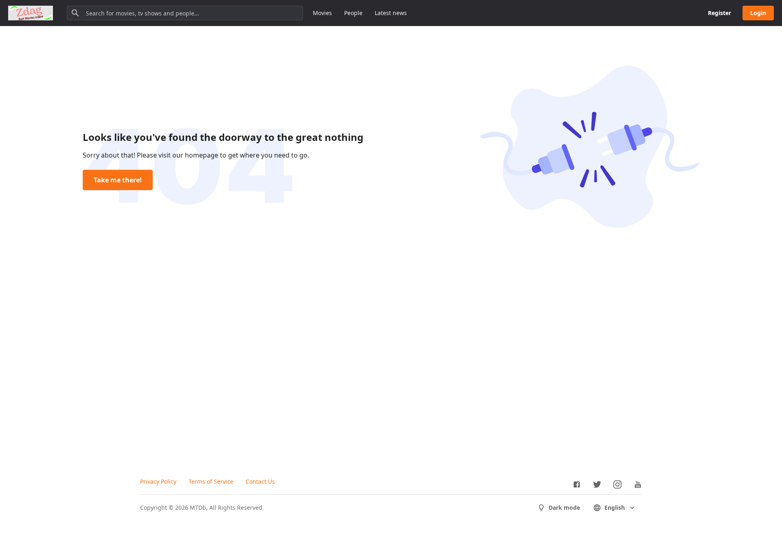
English (614, 507)
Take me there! (118, 179)
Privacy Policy (158, 481)
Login (758, 13)
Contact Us (260, 481)
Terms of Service (211, 481)
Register (719, 13)
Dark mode (564, 507)
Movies (322, 13)
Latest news (391, 13)
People (353, 13)
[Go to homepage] (30, 13)
